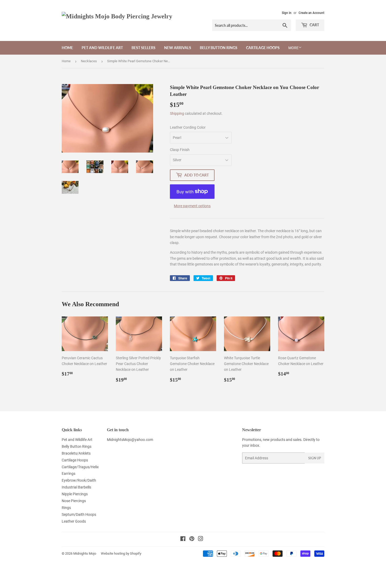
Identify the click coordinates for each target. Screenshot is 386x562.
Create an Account (311, 13)
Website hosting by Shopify (121, 553)
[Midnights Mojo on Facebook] (183, 539)
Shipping (177, 113)
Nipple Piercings (75, 494)
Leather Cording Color (188, 127)
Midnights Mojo (84, 553)
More (293, 48)
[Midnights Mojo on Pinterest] (192, 539)
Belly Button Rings (218, 47)
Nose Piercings (74, 501)
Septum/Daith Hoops (79, 514)
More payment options (192, 206)
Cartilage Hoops (263, 47)
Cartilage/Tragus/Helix (80, 467)
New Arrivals (177, 47)
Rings (66, 508)
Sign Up (314, 458)
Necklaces (89, 61)
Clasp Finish (180, 150)
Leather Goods (74, 521)
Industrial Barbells (76, 487)
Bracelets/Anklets (76, 453)
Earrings (68, 473)
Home (67, 47)
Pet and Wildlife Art (102, 47)
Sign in (286, 13)
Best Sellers (143, 47)
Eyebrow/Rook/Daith (79, 480)
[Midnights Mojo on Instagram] (200, 539)
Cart (314, 25)
